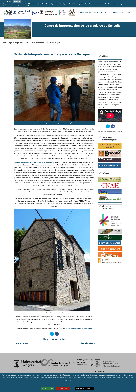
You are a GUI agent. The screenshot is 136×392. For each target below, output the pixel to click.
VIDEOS (130, 12)
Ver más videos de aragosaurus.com (110, 131)
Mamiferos (108, 4)
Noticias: (17, 1)
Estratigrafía (63, 4)
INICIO (73, 12)
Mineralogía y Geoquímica (76, 4)
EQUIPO (115, 12)
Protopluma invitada (23, 6)
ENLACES (123, 12)
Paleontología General (52, 4)
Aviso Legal (100, 371)
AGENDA (107, 12)
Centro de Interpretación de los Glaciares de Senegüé (34, 162)
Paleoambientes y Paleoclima (36, 4)
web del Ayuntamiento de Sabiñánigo (78, 328)
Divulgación (23, 4)
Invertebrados (100, 4)
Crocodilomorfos (89, 4)
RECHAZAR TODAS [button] (63, 389)
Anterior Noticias (21, 343)
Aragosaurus (6, 4)
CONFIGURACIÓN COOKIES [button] (84, 389)
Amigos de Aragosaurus (9, 6)
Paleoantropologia (118, 4)
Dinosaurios (15, 4)
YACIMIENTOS (98, 12)
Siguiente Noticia (88, 343)
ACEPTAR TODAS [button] (47, 389)
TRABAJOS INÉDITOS (84, 12)
